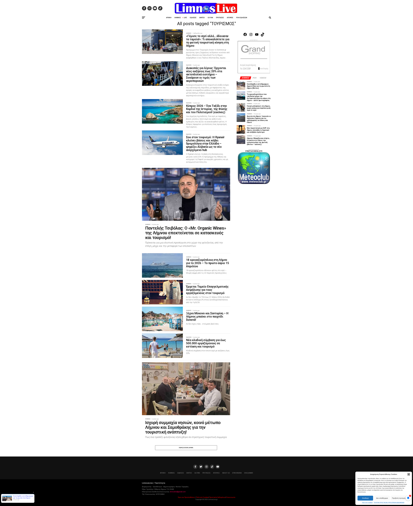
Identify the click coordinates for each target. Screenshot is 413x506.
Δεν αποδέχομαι (382, 498)
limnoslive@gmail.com (178, 492)
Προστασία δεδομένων (217, 497)
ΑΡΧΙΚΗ (168, 17)
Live (185, 17)
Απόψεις (230, 17)
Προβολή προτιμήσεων (400, 498)
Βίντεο (202, 17)
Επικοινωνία (230, 497)
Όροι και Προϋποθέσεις (186, 497)
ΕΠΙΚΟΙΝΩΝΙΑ (237, 473)
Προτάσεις (220, 17)
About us (226, 473)
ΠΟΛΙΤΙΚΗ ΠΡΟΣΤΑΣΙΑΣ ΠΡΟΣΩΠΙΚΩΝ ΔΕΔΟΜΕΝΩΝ (389, 502)
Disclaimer (248, 473)
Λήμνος (177, 17)
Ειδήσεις (193, 17)
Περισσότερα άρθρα (186, 447)
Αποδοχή (365, 498)
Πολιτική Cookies (367, 502)
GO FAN (210, 17)
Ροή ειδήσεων (241, 17)
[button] (409, 474)
